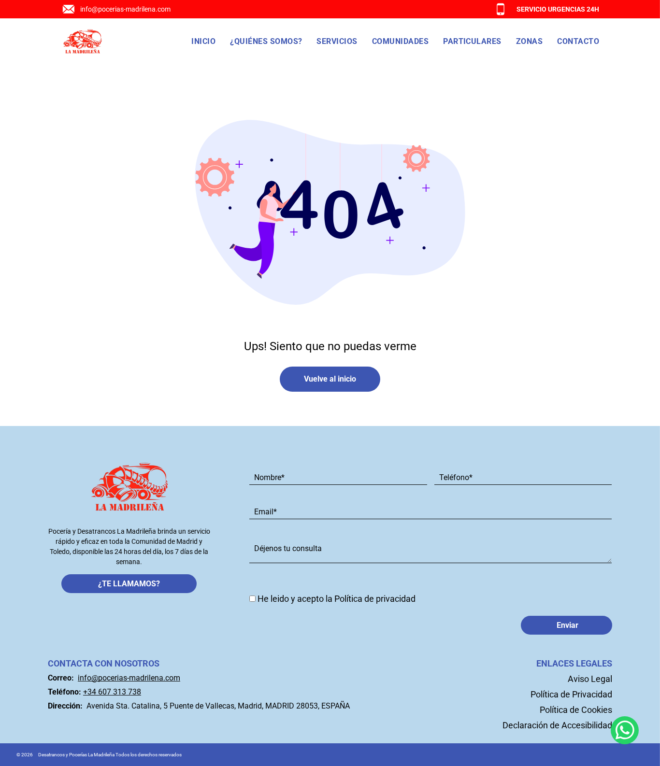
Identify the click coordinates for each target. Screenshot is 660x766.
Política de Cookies (576, 710)
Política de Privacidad (571, 694)
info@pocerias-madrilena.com (125, 9)
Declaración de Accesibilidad (557, 725)
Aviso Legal (590, 679)
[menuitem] (203, 41)
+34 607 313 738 (112, 691)
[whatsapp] (625, 731)
